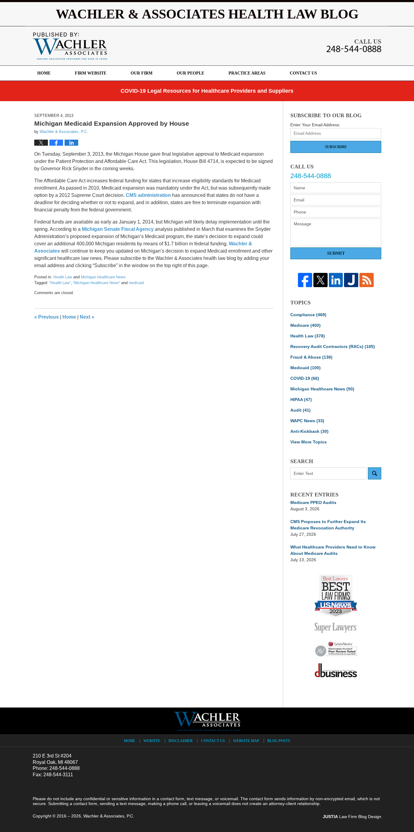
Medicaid (305, 367)
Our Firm (141, 73)
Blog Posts (278, 741)
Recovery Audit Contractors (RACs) (332, 346)
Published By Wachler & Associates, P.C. (353, 45)
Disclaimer (181, 741)
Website (151, 741)
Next (87, 317)
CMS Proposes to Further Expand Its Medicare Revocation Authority (328, 524)
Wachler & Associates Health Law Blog (70, 46)
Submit (336, 253)
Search (374, 473)
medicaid (136, 283)
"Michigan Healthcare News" (96, 283)
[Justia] (351, 280)
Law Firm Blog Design (352, 816)
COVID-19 (304, 378)
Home (44, 73)
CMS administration (148, 195)
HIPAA (301, 399)
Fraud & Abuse (311, 357)
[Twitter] (320, 280)
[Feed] (366, 280)
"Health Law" (60, 283)
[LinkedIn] (336, 280)
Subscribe (336, 146)
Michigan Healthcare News (103, 277)
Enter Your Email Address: (315, 124)
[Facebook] (305, 280)
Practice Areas (247, 73)
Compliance (308, 314)
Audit (300, 410)
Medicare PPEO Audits (313, 502)
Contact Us (303, 73)
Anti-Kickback (309, 431)
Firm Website (90, 73)
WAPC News (307, 420)
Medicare (305, 325)
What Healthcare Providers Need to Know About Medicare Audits (333, 550)
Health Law (62, 277)
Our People (190, 73)
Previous (46, 317)
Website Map (246, 741)
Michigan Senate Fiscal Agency (118, 229)
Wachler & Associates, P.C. (108, 816)
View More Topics (308, 441)
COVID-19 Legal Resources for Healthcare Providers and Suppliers (207, 91)
